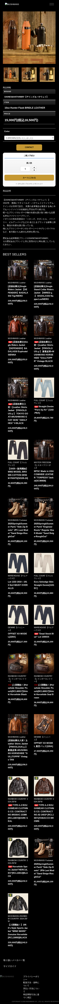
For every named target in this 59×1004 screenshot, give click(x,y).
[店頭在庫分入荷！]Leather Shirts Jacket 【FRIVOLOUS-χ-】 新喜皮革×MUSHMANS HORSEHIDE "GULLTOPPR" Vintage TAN (18, 750)
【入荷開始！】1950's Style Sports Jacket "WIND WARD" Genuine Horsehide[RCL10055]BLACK (18, 931)
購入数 (29, 163)
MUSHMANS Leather (16, 283)
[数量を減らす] (34, 170)
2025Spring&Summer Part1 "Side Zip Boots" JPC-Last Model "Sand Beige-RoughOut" (18, 530)
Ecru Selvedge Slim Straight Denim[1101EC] (44, 585)
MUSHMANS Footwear (17, 520)
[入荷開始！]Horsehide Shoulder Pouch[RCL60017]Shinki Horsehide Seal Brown (44, 691)
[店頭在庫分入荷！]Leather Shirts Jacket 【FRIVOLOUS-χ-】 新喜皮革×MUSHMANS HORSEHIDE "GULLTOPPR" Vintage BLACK (44, 351)
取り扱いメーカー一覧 (14, 960)
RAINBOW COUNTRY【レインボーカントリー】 (17, 678)
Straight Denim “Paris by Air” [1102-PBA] (44, 409)
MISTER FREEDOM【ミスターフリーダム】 (42, 465)
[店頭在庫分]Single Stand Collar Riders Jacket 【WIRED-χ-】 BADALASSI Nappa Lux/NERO (44, 292)
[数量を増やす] (34, 167)
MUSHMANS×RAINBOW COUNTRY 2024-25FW (17, 918)
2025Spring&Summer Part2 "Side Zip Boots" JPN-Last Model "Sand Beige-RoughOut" (44, 870)
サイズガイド (9, 966)
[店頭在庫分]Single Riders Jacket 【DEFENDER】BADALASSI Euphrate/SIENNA (18, 348)
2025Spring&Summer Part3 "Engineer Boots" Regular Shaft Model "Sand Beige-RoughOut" (44, 530)
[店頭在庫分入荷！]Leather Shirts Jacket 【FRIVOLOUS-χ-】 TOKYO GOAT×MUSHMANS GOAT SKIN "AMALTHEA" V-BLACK (18, 413)
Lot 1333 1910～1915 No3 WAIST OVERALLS (18, 585)
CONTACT (29, 147)
